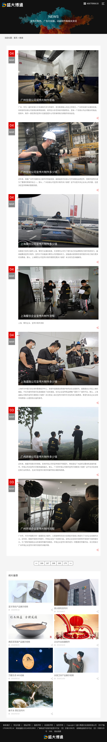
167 (47, 563)
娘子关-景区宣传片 (16, 710)
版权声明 (37, 725)
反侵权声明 (48, 725)
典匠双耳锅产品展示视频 (19, 642)
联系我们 (6, 725)
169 (59, 563)
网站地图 (57, 731)
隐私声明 (27, 725)
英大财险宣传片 (61, 608)
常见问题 (16, 725)
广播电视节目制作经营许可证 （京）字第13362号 (56, 728)
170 (65, 563)
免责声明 (59, 725)
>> (71, 563)
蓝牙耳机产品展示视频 (18, 606)
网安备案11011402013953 (25, 728)
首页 (15, 38)
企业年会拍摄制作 (62, 642)
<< (36, 563)
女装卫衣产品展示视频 (64, 675)
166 (41, 563)
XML (50, 731)
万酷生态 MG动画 (16, 675)
